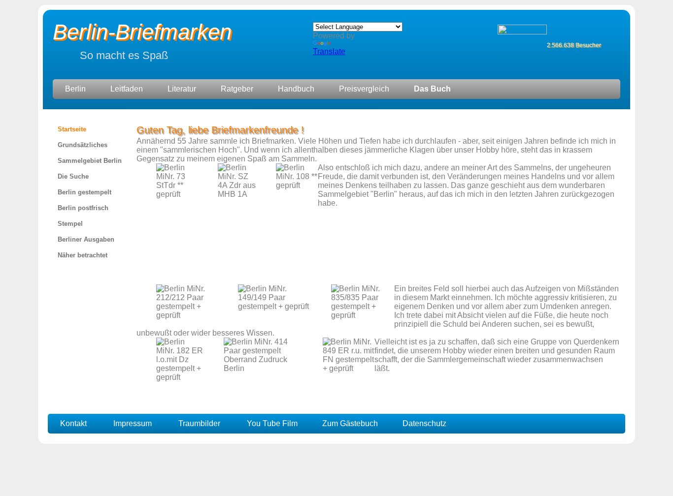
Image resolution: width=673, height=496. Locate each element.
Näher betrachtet (82, 255)
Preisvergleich (364, 89)
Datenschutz (424, 423)
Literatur (182, 89)
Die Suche (73, 176)
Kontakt (73, 423)
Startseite (72, 129)
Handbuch (296, 89)
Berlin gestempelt (84, 192)
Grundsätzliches (82, 145)
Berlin (75, 89)
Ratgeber (237, 89)
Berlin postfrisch (83, 208)
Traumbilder (199, 423)
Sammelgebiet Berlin (90, 160)
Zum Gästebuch (350, 423)
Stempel (70, 223)
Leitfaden (126, 89)
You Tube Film (272, 423)
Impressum (132, 423)
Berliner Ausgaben (86, 239)
